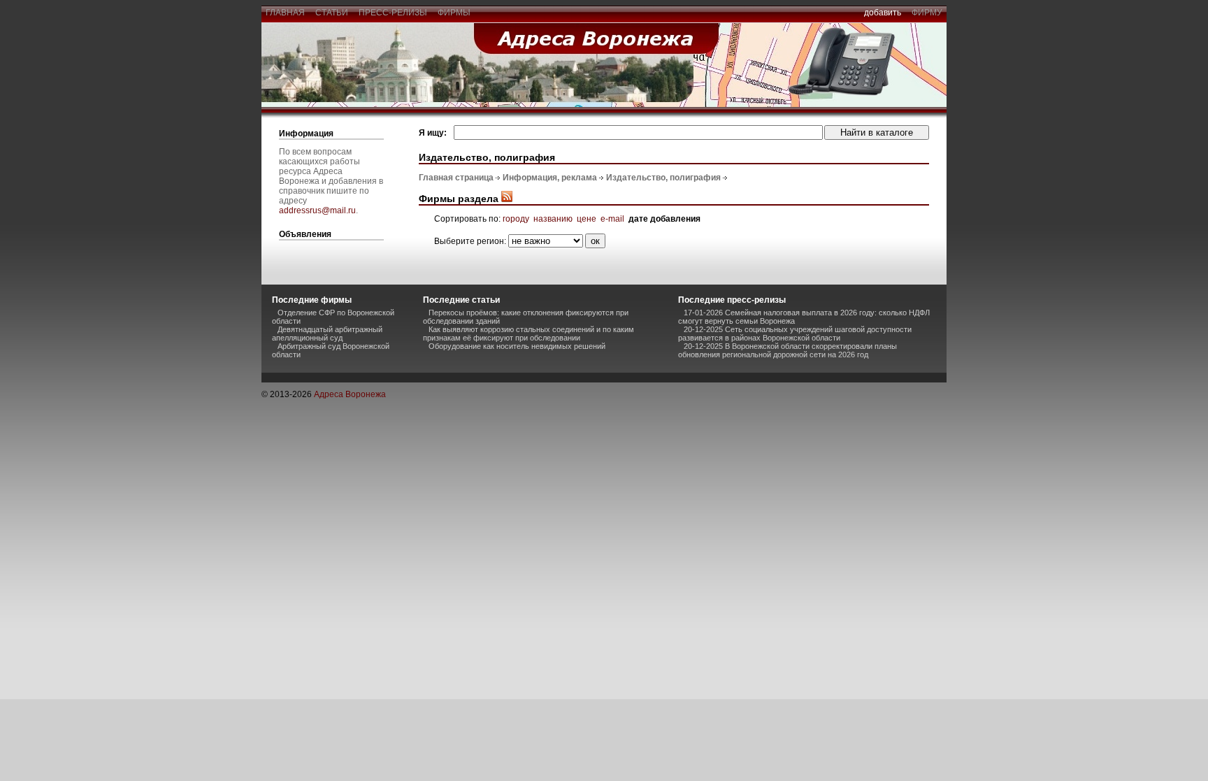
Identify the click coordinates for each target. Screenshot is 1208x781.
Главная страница (456, 177)
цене (586, 219)
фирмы (454, 12)
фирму (927, 12)
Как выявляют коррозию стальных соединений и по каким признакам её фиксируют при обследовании (528, 333)
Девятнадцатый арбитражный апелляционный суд (327, 333)
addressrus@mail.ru (317, 210)
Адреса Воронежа (350, 394)
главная (285, 12)
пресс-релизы (392, 12)
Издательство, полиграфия (663, 177)
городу (516, 219)
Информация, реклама (550, 177)
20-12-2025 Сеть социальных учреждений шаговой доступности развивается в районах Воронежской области (795, 333)
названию (553, 219)
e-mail (612, 219)
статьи (331, 12)
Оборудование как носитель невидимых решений (517, 346)
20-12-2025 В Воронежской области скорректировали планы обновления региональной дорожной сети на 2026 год (787, 350)
